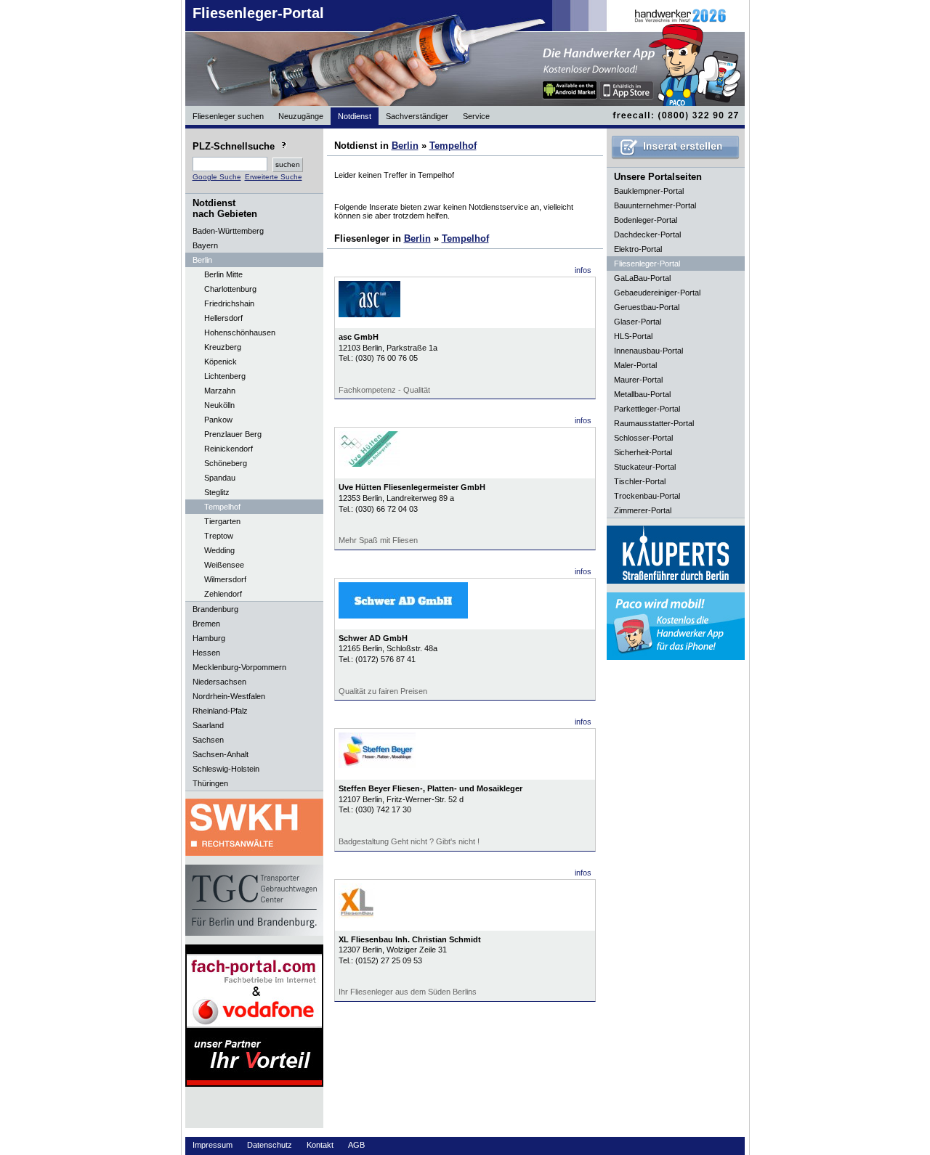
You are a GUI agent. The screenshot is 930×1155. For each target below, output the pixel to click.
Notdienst (354, 116)
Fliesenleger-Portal (258, 13)
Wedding (219, 550)
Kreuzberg (222, 347)
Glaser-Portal (637, 321)
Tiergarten (222, 521)
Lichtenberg (225, 376)
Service (476, 116)
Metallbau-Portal (642, 394)
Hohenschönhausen (239, 332)
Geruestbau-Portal (646, 307)
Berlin (405, 145)
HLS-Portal (633, 336)
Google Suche (217, 177)
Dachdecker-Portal (647, 234)
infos (583, 270)
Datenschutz (269, 1144)
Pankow (218, 419)
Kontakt (320, 1144)
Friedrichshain (229, 303)
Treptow (218, 535)
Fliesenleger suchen (228, 116)
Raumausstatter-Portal (654, 423)
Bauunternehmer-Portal (655, 205)
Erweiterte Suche (273, 177)
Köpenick (220, 361)
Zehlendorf (223, 593)
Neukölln (219, 405)
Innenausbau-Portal (648, 350)
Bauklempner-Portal (649, 191)
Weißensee (224, 564)
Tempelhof (222, 506)
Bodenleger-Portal (645, 220)
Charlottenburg (230, 289)
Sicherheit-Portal (643, 452)
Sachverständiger (417, 116)
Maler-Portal (635, 365)
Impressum (212, 1144)
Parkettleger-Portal (647, 408)
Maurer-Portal (638, 379)
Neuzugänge (300, 116)
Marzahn (219, 390)
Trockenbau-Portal (647, 495)
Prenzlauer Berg (233, 434)
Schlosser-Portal (643, 437)
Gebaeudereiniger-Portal (657, 292)
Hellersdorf (223, 318)
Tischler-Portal (640, 481)
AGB (356, 1144)
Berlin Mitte (223, 274)
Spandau (219, 477)
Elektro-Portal (638, 249)
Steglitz (217, 492)
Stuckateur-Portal (645, 466)
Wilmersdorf (225, 579)
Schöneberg (225, 463)
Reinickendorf (228, 448)
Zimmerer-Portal (642, 510)
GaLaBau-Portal (642, 278)
